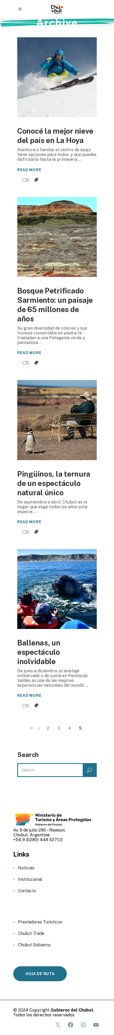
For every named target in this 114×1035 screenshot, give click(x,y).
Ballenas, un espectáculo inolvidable (38, 652)
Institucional (30, 879)
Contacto (27, 890)
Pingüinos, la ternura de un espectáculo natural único (53, 483)
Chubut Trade (31, 933)
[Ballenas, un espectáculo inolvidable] (57, 589)
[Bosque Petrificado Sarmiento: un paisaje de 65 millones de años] (57, 237)
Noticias (26, 867)
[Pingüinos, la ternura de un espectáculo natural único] (57, 420)
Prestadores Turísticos (40, 921)
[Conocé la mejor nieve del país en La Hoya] (57, 77)
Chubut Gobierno (34, 944)
